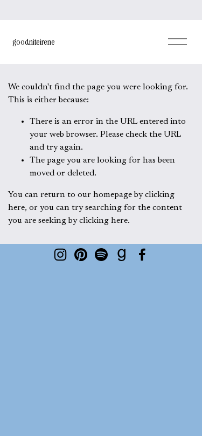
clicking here (103, 220)
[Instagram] (60, 254)
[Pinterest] (80, 254)
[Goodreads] (121, 254)
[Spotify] (101, 254)
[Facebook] (142, 254)
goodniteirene (33, 41)
